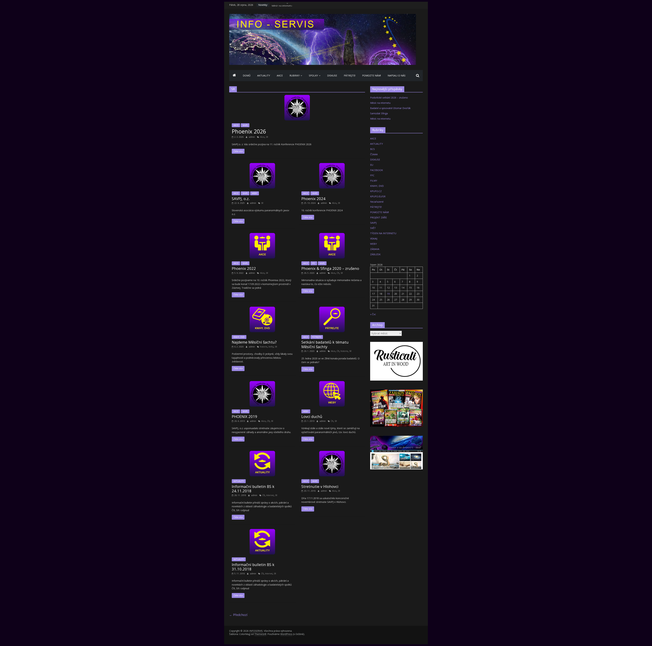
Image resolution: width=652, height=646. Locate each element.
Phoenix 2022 (244, 268)
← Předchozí (238, 615)
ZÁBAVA (374, 249)
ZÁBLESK (375, 254)
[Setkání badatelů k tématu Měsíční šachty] (332, 309)
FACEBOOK (376, 170)
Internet (270, 495)
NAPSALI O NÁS (396, 75)
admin (252, 137)
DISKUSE (332, 75)
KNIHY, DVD (239, 337)
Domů (246, 75)
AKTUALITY (263, 75)
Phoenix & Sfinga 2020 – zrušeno (330, 268)
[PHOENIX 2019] (262, 383)
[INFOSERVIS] (234, 75)
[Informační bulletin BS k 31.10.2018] (262, 531)
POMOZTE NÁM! (371, 75)
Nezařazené (377, 201)
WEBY (254, 193)
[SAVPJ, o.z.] (262, 165)
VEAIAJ (373, 238)
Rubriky (294, 75)
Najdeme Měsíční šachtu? (254, 342)
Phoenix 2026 (249, 131)
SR (267, 137)
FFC (313, 263)
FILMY (373, 180)
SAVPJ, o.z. (241, 198)
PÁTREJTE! (349, 75)
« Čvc (373, 314)
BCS (372, 149)
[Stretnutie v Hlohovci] (332, 453)
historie (263, 346)
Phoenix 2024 (313, 198)
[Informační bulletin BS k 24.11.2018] (262, 453)
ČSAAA (374, 154)
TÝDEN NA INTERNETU (383, 233)
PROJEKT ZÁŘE (378, 217)
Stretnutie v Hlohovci (319, 486)
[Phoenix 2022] (262, 235)
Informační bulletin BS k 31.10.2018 (253, 566)
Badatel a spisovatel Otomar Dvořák (390, 108)
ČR (338, 273)
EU (371, 164)
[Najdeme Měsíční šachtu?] (262, 309)
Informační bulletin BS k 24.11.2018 (253, 488)
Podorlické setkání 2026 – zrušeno (389, 97)
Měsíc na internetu (380, 102)
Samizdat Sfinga (280, 4)
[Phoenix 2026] (297, 97)
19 (388, 293)
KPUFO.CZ (376, 191)
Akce (262, 137)
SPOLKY (313, 75)
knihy (271, 346)
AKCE (280, 75)
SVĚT (373, 228)
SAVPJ (245, 125)
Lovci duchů (311, 416)
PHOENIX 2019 (244, 416)
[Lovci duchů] (332, 383)
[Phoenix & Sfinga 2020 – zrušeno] (332, 235)
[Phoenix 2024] (332, 165)
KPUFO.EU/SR (377, 196)
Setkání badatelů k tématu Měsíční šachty (325, 344)
